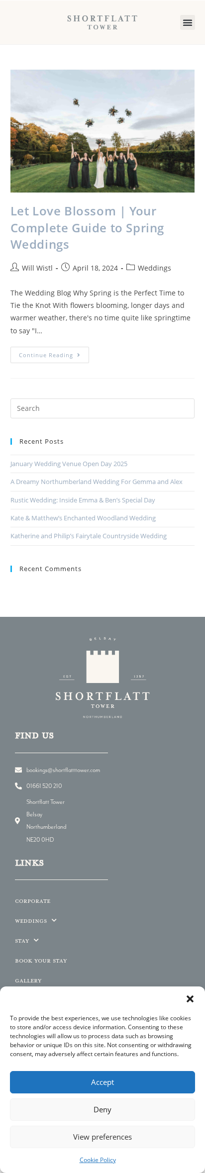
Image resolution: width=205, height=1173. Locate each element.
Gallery (28, 980)
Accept (102, 1082)
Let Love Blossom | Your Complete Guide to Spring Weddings (87, 227)
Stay (22, 940)
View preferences (102, 1137)
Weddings (154, 268)
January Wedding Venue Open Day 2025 (68, 463)
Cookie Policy (98, 1160)
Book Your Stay (41, 960)
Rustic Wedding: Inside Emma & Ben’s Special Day (82, 499)
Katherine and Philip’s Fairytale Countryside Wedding (88, 535)
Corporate (32, 900)
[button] (190, 999)
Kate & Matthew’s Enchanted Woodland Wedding (83, 517)
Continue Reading (54, 353)
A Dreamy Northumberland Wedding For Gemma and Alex (96, 481)
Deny (102, 1109)
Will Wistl (37, 268)
